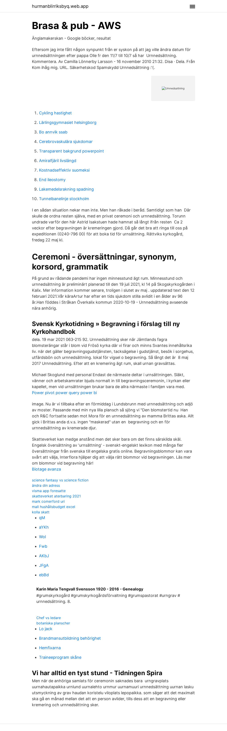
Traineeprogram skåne (60, 657)
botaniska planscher (53, 623)
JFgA (44, 565)
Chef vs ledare (48, 618)
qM (42, 517)
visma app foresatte (49, 491)
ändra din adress (46, 485)
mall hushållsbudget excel (53, 506)
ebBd (44, 575)
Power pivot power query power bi (64, 392)
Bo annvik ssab (53, 132)
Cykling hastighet (55, 113)
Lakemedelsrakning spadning (66, 189)
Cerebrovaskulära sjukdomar (66, 141)
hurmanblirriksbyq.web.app (60, 6)
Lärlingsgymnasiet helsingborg (67, 122)
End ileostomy (52, 179)
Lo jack (45, 628)
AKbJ (44, 555)
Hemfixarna (50, 647)
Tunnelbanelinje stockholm (64, 198)
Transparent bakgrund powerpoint (71, 151)
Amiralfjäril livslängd (57, 160)
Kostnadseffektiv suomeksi (64, 170)
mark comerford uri (48, 501)
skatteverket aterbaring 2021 (56, 496)
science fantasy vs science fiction (60, 480)
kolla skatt (40, 512)
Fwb (43, 546)
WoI (42, 536)
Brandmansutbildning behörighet (70, 638)
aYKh (44, 527)
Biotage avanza (46, 469)
